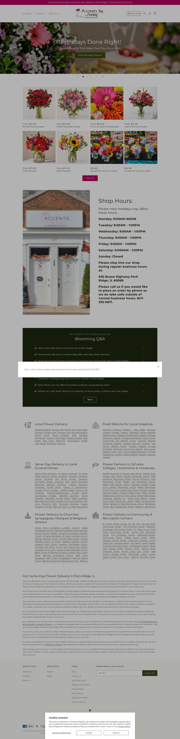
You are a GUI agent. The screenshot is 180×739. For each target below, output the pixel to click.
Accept (89, 733)
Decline (116, 733)
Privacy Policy (124, 726)
